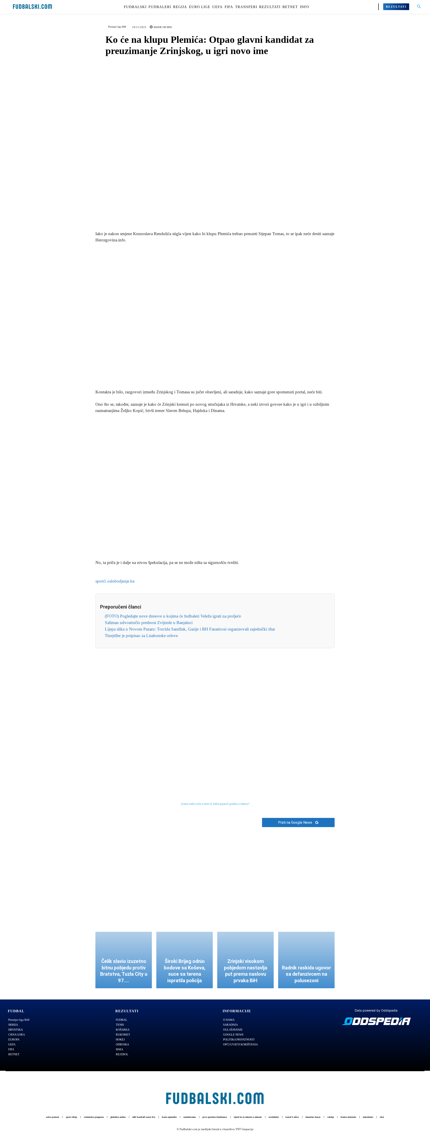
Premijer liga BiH (117, 26)
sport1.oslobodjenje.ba (114, 581)
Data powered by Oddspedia (376, 1010)
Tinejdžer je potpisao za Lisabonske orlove (141, 635)
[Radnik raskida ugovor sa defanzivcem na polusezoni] (306, 960)
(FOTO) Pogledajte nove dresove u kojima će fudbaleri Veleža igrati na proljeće (173, 616)
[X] (209, 214)
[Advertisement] (215, 316)
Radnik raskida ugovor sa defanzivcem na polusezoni (306, 974)
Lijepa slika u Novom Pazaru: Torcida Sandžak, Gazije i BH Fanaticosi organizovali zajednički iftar (190, 629)
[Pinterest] (220, 214)
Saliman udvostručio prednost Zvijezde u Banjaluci (149, 622)
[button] (419, 6)
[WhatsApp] (230, 214)
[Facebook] (199, 214)
